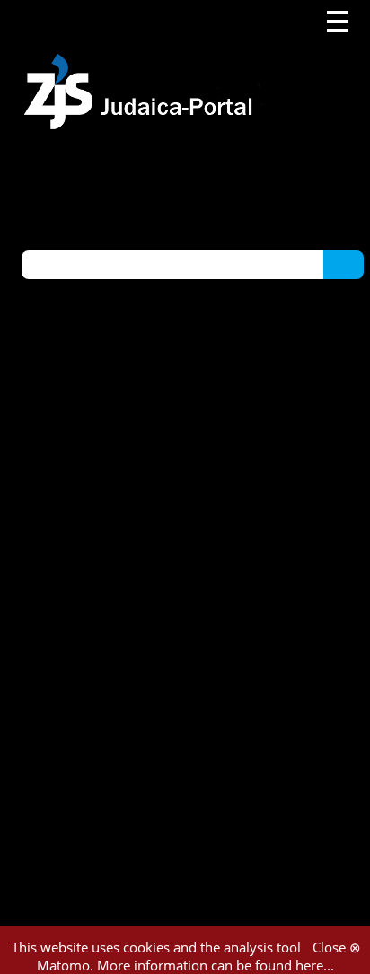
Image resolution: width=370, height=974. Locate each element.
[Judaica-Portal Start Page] (143, 65)
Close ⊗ (337, 947)
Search (343, 264)
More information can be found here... (215, 965)
